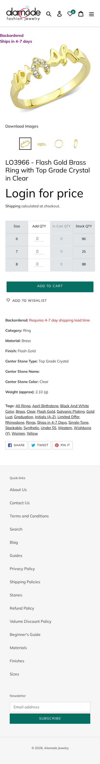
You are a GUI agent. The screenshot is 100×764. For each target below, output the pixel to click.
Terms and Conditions (29, 515)
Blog (14, 542)
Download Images (21, 126)
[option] (25, 143)
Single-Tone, (78, 422)
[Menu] (91, 13)
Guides (16, 555)
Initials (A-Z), (46, 416)
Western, (65, 427)
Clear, (31, 411)
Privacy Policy (22, 568)
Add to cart (50, 286)
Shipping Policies (25, 581)
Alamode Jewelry (56, 748)
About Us (18, 489)
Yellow (32, 433)
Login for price (44, 192)
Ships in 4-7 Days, (52, 422)
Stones (16, 595)
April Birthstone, (45, 405)
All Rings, (23, 405)
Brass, (21, 411)
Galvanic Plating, (71, 411)
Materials (18, 647)
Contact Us (20, 502)
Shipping (12, 206)
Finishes (17, 660)
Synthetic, (32, 427)
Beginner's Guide (25, 634)
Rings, (31, 422)
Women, (19, 433)
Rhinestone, (15, 422)
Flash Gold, (46, 411)
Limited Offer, (69, 416)
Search (16, 529)
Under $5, (49, 427)
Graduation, (24, 416)
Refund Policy (22, 608)
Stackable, (14, 427)
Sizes (14, 674)
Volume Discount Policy (30, 621)
